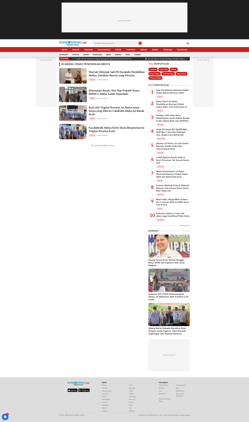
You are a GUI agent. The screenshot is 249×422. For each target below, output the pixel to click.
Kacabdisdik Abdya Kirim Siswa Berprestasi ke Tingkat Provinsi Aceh (116, 130)
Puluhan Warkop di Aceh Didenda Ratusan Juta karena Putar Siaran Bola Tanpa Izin (172, 188)
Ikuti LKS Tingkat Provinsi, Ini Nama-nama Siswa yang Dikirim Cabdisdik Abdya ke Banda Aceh (116, 111)
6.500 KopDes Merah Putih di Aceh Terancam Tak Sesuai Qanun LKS (172, 160)
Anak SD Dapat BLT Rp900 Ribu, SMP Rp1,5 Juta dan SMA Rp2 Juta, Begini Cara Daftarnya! (172, 132)
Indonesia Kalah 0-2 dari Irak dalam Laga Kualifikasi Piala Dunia (172, 214)
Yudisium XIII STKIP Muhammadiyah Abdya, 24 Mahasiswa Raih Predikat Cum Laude (168, 297)
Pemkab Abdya (168, 74)
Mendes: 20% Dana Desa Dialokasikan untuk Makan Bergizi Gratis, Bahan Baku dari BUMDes (173, 118)
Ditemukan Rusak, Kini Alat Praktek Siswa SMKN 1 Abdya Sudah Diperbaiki (114, 92)
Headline (153, 69)
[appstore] (73, 391)
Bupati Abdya (155, 74)
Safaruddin (164, 69)
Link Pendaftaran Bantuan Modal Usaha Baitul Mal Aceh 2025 (172, 91)
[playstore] (84, 391)
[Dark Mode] (188, 43)
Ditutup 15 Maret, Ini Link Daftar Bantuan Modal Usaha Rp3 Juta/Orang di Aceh (172, 146)
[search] (140, 43)
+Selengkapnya (184, 225)
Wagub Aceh (181, 74)
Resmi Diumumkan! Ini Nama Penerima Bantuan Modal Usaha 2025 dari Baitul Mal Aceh (172, 174)
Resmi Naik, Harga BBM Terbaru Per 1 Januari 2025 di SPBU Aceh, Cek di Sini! (172, 202)
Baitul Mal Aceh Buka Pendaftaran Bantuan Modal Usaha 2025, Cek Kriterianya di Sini (171, 105)
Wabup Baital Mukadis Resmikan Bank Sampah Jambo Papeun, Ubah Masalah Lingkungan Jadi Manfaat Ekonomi (167, 331)
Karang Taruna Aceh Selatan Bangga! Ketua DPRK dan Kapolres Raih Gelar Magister (166, 262)
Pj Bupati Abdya (155, 78)
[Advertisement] (124, 21)
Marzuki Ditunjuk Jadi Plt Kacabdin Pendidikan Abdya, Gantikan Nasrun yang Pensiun (117, 74)
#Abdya (174, 69)
